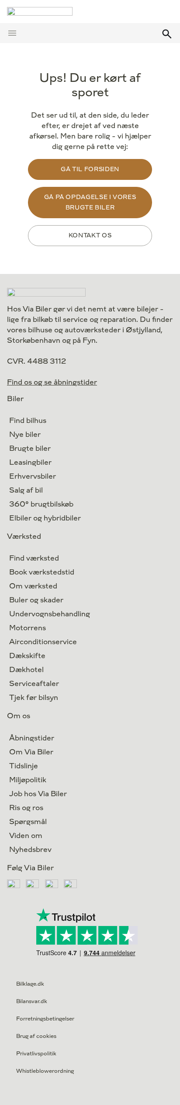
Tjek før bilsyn (33, 697)
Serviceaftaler (34, 683)
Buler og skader (36, 600)
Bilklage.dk (30, 984)
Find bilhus (27, 420)
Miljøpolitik (27, 780)
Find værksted (34, 558)
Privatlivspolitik (36, 1054)
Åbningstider (31, 738)
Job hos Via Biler (38, 794)
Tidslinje (23, 766)
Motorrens (27, 628)
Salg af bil (26, 490)
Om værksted (33, 586)
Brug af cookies (36, 1036)
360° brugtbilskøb (41, 504)
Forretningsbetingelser (45, 1019)
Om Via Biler (31, 752)
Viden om (25, 835)
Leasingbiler (30, 462)
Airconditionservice (43, 642)
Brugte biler (30, 448)
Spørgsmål (28, 822)
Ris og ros (26, 808)
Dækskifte (27, 656)
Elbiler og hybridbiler (45, 518)
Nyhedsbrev (30, 849)
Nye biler (25, 434)
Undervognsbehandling (49, 614)
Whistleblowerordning (45, 1071)
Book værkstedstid (41, 572)
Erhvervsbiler (32, 476)
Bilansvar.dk (31, 1001)
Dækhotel (26, 670)
